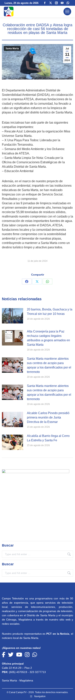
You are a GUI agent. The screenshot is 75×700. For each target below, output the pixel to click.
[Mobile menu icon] (67, 11)
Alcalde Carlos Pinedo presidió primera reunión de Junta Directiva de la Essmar (48, 417)
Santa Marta (12, 48)
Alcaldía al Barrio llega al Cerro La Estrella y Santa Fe (48, 438)
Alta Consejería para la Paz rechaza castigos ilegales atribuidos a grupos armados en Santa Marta (48, 338)
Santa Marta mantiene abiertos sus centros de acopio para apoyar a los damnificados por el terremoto (49, 365)
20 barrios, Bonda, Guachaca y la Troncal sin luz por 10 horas (49, 311)
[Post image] (12, 315)
